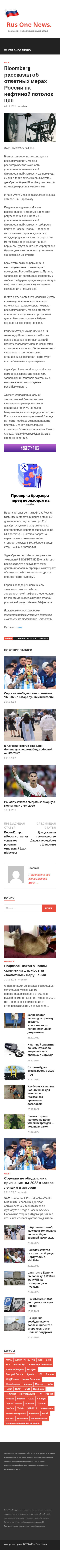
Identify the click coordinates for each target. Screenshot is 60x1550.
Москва (28, 1384)
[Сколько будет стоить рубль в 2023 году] (14, 1078)
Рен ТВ (49, 1393)
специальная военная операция (23, 1423)
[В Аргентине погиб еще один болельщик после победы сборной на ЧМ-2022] (30, 741)
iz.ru (19, 627)
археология (46, 1408)
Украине (41, 1403)
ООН (27, 1389)
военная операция (16, 1413)
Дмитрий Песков (15, 1374)
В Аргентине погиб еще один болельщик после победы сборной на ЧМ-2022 (28, 749)
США (31, 1398)
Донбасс (31, 1374)
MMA (9, 1359)
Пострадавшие (27, 1393)
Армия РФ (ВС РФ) (25, 1359)
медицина (22, 1418)
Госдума (31, 1369)
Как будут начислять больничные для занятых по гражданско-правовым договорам (41, 1095)
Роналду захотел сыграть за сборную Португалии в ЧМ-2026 (29, 803)
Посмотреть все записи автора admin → (39, 878)
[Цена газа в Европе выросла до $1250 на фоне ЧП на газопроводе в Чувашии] (14, 1284)
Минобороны (13, 1384)
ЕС (41, 1374)
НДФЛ (18, 1389)
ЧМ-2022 (32, 1408)
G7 (15, 638)
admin (24, 106)
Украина (29, 1403)
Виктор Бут (19, 1364)
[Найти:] (30, 908)
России (10, 1398)
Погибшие (38, 1389)
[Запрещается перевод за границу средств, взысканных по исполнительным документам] (14, 1026)
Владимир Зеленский (40, 1364)
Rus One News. (29, 24)
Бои (40, 1359)
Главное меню (19, 50)
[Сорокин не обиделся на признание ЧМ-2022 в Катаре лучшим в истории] (30, 689)
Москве (39, 1384)
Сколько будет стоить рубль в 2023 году (41, 1070)
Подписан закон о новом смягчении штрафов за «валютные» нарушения (25, 970)
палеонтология (39, 1418)
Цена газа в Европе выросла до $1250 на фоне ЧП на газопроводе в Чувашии (41, 1279)
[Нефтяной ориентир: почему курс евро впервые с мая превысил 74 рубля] (14, 1056)
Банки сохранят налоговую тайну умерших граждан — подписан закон (41, 1121)
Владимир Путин (15, 1369)
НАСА (50, 1384)
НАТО (9, 1389)
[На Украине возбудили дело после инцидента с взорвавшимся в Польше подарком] (14, 1329)
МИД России (12, 1379)
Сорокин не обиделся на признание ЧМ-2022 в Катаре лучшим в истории (29, 695)
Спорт (7, 63)
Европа (50, 1374)
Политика (11, 1393)
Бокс (48, 1359)
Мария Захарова (31, 1379)
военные (34, 1413)
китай (45, 1413)
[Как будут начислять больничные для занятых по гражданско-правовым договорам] (14, 1098)
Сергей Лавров (14, 1403)
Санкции (43, 638)
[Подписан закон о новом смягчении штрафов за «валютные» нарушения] (30, 958)
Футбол (10, 1408)
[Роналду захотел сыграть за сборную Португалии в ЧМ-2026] (30, 798)
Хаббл (20, 1408)
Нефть (21, 638)
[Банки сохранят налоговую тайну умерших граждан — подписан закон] (14, 1127)
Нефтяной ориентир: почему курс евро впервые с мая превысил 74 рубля (41, 1049)
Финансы (9, 961)
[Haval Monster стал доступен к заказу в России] (14, 1310)
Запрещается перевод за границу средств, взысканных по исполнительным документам (41, 1023)
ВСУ (8, 1364)
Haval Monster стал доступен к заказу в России (40, 1302)
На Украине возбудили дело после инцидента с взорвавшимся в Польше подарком (40, 1324)
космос (10, 1418)
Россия (31, 638)
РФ (40, 1393)
